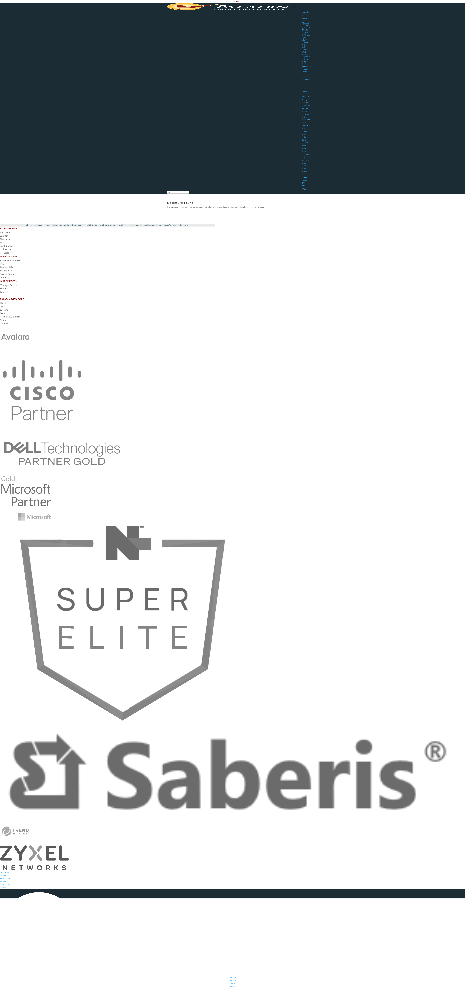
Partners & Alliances (10, 316)
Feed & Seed (6, 245)
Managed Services (305, 25)
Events (3, 313)
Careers (305, 69)
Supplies (305, 42)
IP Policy (4, 277)
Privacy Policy (7, 274)
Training (4, 291)
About (3, 303)
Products (305, 12)
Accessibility (6, 270)
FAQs (304, 61)
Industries (306, 27)
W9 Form (4, 323)
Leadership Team (306, 67)
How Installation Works (12, 260)
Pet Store (4, 252)
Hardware (306, 29)
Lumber (305, 30)
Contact (305, 71)
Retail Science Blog (305, 39)
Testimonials (6, 267)
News (304, 47)
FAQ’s (3, 263)
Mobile (304, 19)
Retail (304, 34)
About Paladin (305, 64)
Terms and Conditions (250, 973)
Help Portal (304, 45)
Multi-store (304, 53)
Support (305, 49)
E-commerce (306, 21)
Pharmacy (306, 32)
